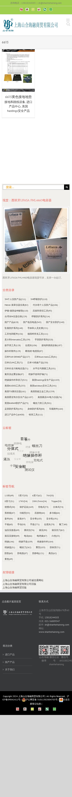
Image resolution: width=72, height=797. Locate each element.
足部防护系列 (14, 408)
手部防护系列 (44, 339)
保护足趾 (26, 507)
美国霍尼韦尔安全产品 (19, 397)
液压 (43, 530)
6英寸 (37, 495)
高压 (53, 553)
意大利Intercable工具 (17, 339)
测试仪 (29, 530)
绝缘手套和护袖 (38, 374)
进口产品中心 (14, 414)
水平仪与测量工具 (44, 368)
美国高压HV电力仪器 (50, 397)
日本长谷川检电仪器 (16, 368)
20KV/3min (39, 501)
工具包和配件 (14, 333)
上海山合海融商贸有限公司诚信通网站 (23, 580)
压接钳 (40, 512)
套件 (9, 518)
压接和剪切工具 (42, 310)
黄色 (9, 559)
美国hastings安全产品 (45, 380)
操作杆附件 (13, 351)
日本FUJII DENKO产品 (17, 356)
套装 (21, 518)
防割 (9, 553)
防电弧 (22, 553)
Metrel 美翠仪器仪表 (16, 305)
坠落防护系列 (14, 328)
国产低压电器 (32, 322)
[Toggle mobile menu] (68, 20)
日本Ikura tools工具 (46, 356)
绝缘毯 (10, 547)
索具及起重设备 (14, 374)
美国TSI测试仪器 (15, 391)
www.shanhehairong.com (51, 631)
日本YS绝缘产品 (37, 362)
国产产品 (11, 322)
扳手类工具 (13, 345)
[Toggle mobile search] (68, 24)
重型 (40, 547)
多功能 (54, 512)
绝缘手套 (25, 541)
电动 (28, 535)
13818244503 (52, 617)
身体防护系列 (36, 408)
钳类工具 (36, 414)
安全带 (36, 518)
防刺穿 (55, 547)
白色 (56, 535)
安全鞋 (52, 518)
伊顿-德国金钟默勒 (16, 310)
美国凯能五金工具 (42, 391)
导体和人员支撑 (38, 328)
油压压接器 (12, 530)
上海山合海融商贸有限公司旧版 (19, 584)
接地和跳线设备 (14, 102)
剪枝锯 (10, 512)
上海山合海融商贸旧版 (15, 587)
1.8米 (9, 495)
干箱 (9, 524)
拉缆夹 (31, 345)
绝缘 (9, 541)
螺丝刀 (25, 547)
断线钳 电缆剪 (34, 351)
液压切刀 (58, 530)
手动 (21, 524)
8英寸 (9, 501)
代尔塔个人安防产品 (45, 305)
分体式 (58, 507)
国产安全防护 (55, 322)
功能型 (25, 512)
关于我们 (10, 669)
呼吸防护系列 (41, 316)
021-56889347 (52, 621)
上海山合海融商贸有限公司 (31, 696)
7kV (50, 495)
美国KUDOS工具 (15, 385)
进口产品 (10, 654)
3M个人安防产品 (15, 299)
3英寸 (23, 495)
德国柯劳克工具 (38, 333)
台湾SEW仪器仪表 (16, 316)
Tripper (56, 501)
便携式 (10, 507)
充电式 (43, 507)
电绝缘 (42, 535)
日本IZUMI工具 (14, 362)
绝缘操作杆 (45, 541)
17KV (23, 501)
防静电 (38, 553)
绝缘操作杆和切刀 (16, 380)
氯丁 (63, 524)
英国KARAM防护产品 (16, 403)
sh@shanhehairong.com (50, 2)
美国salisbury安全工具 (43, 385)
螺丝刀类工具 (42, 403)
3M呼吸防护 (38, 299)
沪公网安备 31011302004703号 (42, 699)
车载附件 (56, 408)
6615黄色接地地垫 (18, 97)
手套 (35, 524)
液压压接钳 (12, 535)
